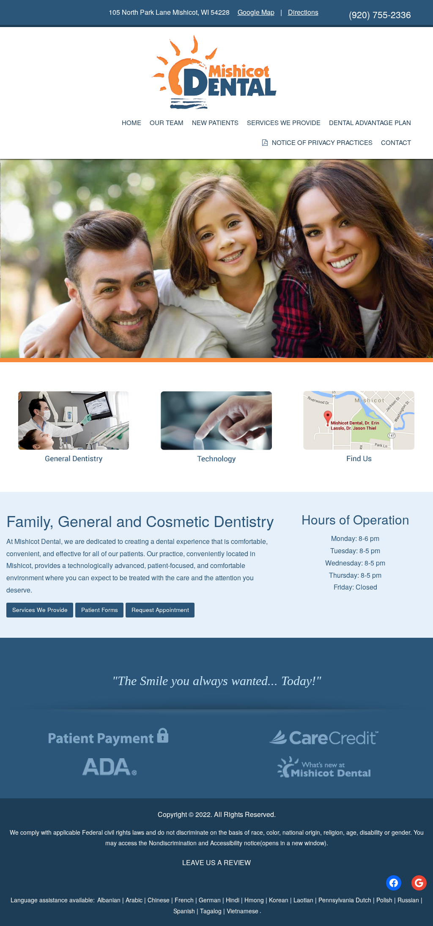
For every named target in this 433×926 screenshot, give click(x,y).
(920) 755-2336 (380, 14)
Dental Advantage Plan (370, 122)
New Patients (215, 122)
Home (131, 122)
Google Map (256, 12)
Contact (396, 142)
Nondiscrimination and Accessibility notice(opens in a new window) (237, 843)
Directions (303, 12)
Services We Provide (284, 122)
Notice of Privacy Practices (322, 142)
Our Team (167, 122)
